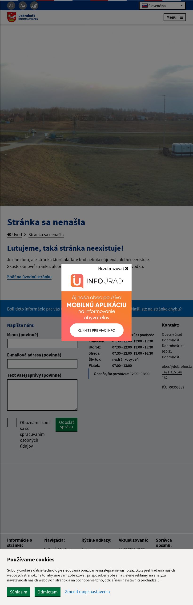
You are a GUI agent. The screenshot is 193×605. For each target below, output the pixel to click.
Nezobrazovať (111, 268)
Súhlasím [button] (18, 592)
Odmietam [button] (47, 592)
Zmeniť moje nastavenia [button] (87, 591)
